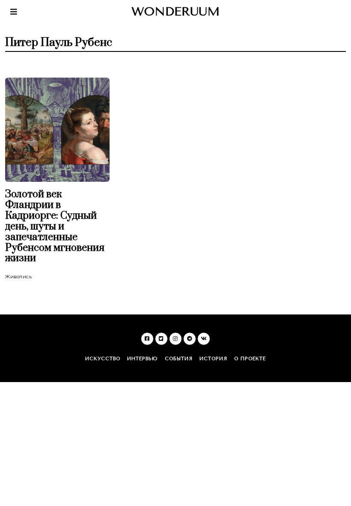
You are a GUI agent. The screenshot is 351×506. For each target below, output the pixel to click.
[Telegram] (189, 338)
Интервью (142, 358)
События (179, 358)
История (213, 358)
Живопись (18, 277)
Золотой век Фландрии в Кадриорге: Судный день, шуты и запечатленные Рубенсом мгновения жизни (54, 226)
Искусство (102, 358)
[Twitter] (161, 338)
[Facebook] (147, 338)
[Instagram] (175, 338)
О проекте (250, 358)
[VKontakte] (203, 338)
